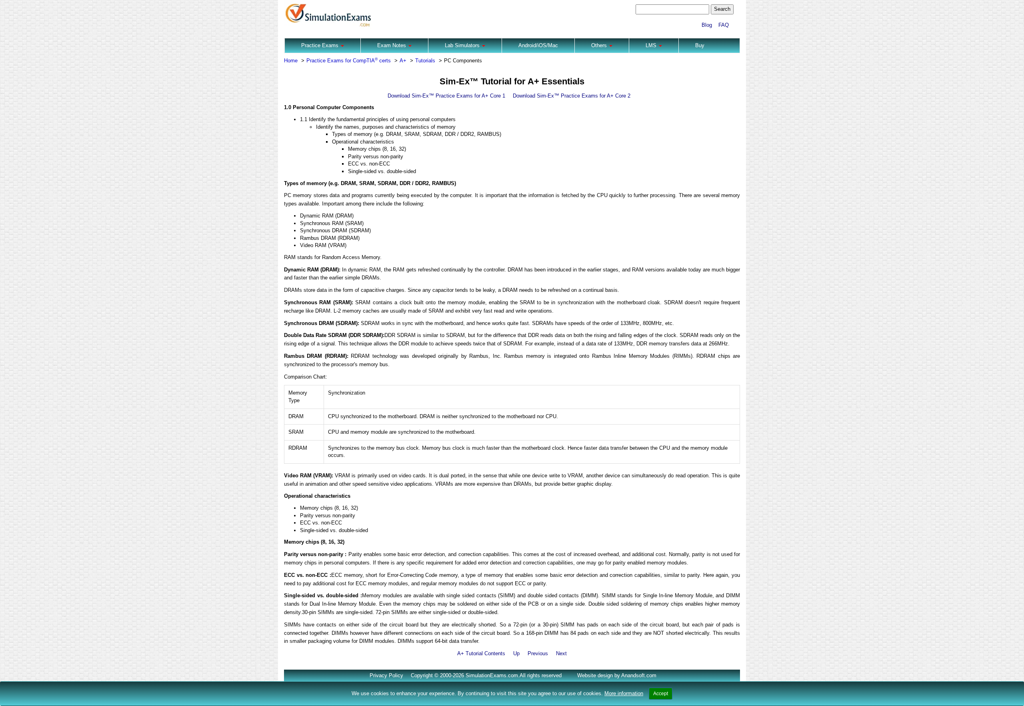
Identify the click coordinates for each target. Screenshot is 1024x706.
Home (291, 61)
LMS (652, 45)
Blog (707, 25)
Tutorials (425, 61)
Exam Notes (392, 45)
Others (599, 45)
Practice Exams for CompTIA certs (348, 61)
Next (561, 653)
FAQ (723, 25)
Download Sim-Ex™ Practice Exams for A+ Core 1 (446, 96)
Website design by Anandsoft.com (616, 675)
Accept (660, 693)
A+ (403, 61)
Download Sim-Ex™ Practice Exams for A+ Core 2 (571, 96)
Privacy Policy (386, 675)
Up (516, 653)
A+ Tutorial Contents (481, 653)
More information (623, 693)
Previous (538, 653)
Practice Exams (320, 45)
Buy (699, 45)
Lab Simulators (463, 45)
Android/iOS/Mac (538, 45)
